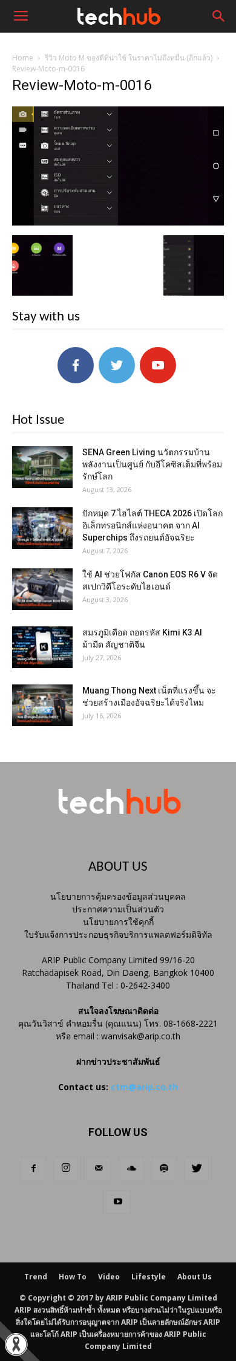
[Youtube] (118, 1202)
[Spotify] (164, 1169)
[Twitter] (197, 1169)
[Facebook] (33, 1169)
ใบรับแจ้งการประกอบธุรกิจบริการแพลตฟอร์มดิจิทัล (118, 934)
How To (73, 1277)
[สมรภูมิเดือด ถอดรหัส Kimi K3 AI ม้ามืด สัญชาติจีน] (42, 647)
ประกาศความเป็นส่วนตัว (118, 909)
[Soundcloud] (131, 1169)
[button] (219, 16)
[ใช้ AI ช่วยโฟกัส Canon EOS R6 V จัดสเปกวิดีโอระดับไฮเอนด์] (42, 589)
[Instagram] (66, 1169)
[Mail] (99, 1169)
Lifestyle (148, 1277)
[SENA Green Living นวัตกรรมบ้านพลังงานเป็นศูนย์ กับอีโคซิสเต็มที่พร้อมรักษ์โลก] (42, 467)
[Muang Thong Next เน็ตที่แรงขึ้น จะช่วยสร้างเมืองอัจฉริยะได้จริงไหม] (42, 705)
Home (22, 58)
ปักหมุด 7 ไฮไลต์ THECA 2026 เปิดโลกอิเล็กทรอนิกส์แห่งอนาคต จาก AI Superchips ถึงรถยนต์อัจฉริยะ (152, 525)
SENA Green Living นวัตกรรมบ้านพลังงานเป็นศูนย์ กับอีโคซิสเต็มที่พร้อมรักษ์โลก (152, 464)
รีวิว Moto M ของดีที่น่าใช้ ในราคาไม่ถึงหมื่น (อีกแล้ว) (128, 58)
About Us (194, 1277)
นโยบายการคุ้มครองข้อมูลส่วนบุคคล (118, 896)
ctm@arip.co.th (144, 1087)
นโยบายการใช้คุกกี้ (118, 921)
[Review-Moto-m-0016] (118, 222)
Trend (35, 1277)
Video (109, 1277)
